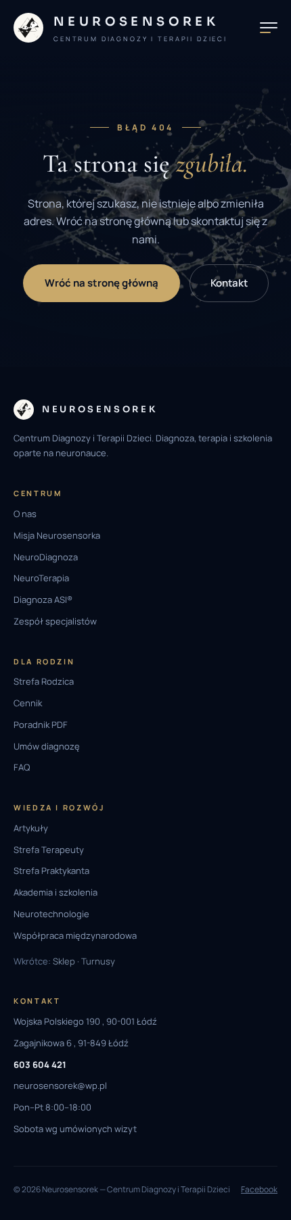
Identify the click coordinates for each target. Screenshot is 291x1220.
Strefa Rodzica (44, 681)
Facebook (259, 1189)
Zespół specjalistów (55, 621)
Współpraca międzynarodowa (75, 935)
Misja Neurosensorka (57, 535)
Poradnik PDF (41, 724)
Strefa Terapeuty (49, 850)
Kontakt (229, 283)
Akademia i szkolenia (55, 892)
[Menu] (268, 27)
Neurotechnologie (51, 914)
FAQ (22, 767)
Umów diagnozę (47, 746)
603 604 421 (40, 1064)
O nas (25, 514)
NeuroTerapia (41, 578)
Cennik (28, 703)
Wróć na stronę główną (101, 283)
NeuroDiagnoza (46, 557)
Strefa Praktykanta (51, 870)
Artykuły (31, 828)
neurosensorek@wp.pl (60, 1085)
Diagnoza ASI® (43, 599)
